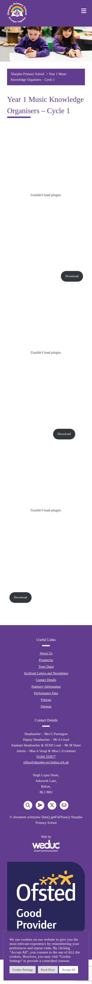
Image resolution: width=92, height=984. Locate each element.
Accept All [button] (68, 969)
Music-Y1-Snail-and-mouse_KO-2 (29, 434)
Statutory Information (46, 686)
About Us (46, 653)
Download (72, 276)
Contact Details (46, 680)
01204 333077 (46, 756)
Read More (48, 969)
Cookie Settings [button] (22, 969)
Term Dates (46, 666)
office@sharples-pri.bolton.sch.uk (46, 762)
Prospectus (46, 660)
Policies (46, 700)
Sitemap (46, 706)
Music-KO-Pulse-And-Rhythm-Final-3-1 (33, 276)
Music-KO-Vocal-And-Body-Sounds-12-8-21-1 (37, 589)
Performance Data (46, 693)
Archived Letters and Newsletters (46, 673)
